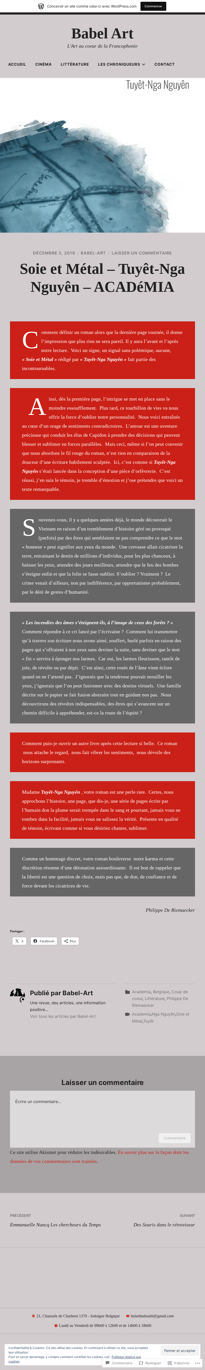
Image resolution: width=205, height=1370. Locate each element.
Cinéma (43, 64)
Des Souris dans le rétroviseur (164, 1220)
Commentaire (175, 1138)
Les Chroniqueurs (119, 64)
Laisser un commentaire (142, 252)
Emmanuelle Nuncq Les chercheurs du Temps (55, 1220)
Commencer (153, 6)
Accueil (17, 64)
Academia (141, 991)
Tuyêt (148, 1021)
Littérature (75, 64)
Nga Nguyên (163, 1014)
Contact (164, 64)
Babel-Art (93, 252)
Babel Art (102, 33)
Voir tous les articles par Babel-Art (63, 1016)
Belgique (161, 991)
